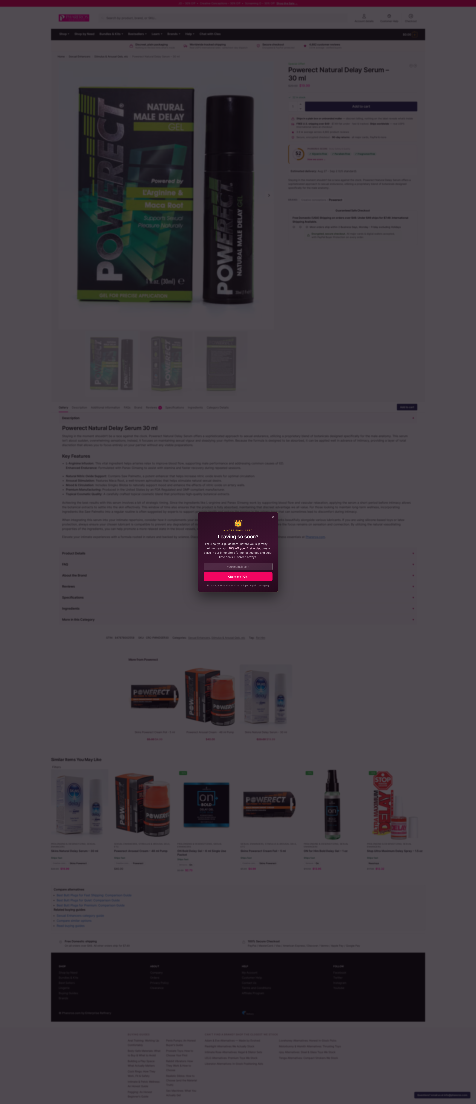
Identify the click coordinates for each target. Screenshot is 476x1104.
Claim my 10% (238, 576)
